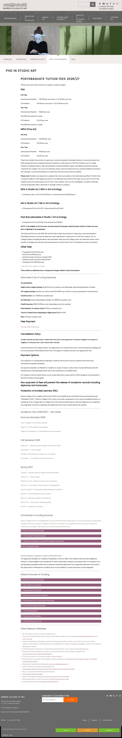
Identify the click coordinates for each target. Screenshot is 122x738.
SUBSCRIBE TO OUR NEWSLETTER (55, 696)
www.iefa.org (27, 639)
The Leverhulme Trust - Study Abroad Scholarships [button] (38, 600)
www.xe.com (50, 634)
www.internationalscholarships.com (83, 636)
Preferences (109, 730)
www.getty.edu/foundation (48, 682)
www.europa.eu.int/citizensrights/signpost (37, 654)
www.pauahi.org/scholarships (32, 674)
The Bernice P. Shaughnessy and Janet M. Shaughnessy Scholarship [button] (43, 541)
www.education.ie (82, 649)
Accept (66, 730)
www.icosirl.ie (57, 656)
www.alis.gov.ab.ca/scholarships (58, 677)
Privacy (11, 735)
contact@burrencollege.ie (106, 8)
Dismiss (87, 730)
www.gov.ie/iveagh (77, 644)
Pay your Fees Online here (30, 327)
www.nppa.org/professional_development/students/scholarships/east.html (48, 669)
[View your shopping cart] (117, 6)
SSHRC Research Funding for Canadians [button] (35, 595)
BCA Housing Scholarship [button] (31, 546)
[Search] (92, 4)
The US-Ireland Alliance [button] (30, 611)
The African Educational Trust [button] (32, 621)
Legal (85, 720)
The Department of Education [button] (32, 590)
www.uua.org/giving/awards (58, 664)
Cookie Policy (5, 735)
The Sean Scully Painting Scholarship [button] (34, 536)
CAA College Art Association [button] (32, 585)
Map (4, 720)
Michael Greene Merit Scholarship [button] (33, 531)
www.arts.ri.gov (63, 679)
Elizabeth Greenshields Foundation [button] (33, 580)
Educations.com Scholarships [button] (32, 616)
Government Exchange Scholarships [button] (34, 606)
